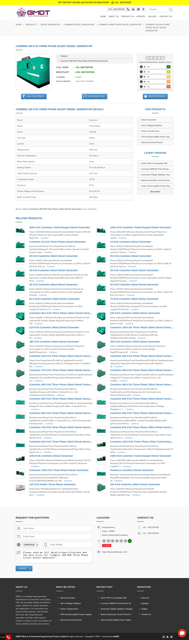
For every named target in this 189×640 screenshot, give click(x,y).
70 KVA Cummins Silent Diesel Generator (134, 299)
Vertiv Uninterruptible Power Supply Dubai (157, 186)
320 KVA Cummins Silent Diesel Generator (135, 484)
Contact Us (166, 16)
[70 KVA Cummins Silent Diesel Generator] (101, 302)
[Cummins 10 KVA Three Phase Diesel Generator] (20, 245)
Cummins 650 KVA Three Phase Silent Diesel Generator (143, 413)
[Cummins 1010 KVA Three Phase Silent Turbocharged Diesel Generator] (101, 445)
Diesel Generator (50, 24)
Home (103, 16)
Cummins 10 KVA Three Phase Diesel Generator (57, 241)
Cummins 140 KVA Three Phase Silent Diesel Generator (143, 327)
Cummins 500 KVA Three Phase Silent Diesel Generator (62, 398)
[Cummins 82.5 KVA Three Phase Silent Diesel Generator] (20, 317)
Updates (140, 16)
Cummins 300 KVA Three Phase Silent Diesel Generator (143, 370)
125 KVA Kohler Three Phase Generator (52, 484)
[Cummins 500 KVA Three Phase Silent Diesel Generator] (20, 402)
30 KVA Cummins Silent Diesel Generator (53, 270)
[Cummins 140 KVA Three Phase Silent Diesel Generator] (101, 331)
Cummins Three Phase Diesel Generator (119, 24)
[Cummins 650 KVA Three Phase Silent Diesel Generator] (101, 417)
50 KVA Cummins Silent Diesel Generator (134, 284)
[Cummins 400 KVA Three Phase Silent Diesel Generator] (101, 388)
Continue (45, 238)
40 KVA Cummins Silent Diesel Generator (53, 284)
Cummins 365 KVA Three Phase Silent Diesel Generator (62, 384)
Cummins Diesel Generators (79, 24)
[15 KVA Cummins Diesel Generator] (101, 245)
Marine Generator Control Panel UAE (157, 180)
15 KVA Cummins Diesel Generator (130, 241)
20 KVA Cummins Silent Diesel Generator (53, 256)
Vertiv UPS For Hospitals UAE (154, 163)
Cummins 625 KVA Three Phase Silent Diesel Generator (62, 413)
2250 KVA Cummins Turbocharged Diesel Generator (140, 227)
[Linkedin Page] (133, 9)
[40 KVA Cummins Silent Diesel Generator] (20, 288)
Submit (22, 568)
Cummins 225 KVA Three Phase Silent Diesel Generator (62, 356)
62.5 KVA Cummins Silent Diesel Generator (54, 299)
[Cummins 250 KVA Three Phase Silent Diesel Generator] (101, 360)
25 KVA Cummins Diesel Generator (130, 256)
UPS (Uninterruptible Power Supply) (157, 137)
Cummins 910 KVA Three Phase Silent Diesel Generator (62, 441)
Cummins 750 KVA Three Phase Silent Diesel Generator (62, 427)
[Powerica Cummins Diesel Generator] (101, 474)
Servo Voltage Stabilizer (151, 125)
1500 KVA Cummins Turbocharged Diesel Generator (140, 455)
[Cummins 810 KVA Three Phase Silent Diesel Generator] (101, 431)
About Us (114, 16)
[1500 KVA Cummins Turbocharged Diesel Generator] (101, 459)
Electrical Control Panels (152, 142)
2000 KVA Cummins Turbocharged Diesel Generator (59, 227)
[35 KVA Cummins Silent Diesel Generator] (101, 274)
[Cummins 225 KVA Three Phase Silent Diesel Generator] (20, 360)
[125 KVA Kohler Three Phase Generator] (20, 488)
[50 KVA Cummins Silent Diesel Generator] (101, 288)
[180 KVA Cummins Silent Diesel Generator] (20, 345)
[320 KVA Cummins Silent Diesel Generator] (101, 488)
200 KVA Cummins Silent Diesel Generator (135, 341)
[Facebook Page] (143, 9)
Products (126, 16)
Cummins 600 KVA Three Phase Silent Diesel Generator (143, 398)
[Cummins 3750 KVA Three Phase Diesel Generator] (20, 474)
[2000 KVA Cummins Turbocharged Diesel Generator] (20, 231)
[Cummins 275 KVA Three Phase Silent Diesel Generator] (20, 374)
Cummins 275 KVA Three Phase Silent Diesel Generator (62, 370)
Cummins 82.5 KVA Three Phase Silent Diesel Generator (62, 313)
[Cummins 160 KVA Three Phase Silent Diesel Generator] (34, 72)
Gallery (152, 16)
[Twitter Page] (138, 9)
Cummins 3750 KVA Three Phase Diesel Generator (59, 470)
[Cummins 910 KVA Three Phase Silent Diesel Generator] (20, 445)
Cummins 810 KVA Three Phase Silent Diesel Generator (143, 427)
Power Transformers (150, 131)
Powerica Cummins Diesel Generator (132, 470)
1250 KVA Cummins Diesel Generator (51, 455)
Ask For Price (35, 96)
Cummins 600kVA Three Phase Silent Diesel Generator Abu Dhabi (157, 169)
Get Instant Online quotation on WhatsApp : (94, 2)
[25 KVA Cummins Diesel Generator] (101, 260)
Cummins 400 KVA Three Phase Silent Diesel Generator (143, 384)
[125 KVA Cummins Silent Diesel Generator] (20, 331)
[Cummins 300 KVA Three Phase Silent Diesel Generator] (101, 374)
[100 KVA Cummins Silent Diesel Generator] (101, 317)
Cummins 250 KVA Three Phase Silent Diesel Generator (143, 356)
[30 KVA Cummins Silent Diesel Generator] (20, 274)
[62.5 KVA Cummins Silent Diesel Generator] (20, 302)
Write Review (156, 96)
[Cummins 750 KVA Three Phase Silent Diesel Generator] (20, 431)
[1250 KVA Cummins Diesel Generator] (20, 459)
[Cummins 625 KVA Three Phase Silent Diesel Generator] (20, 417)
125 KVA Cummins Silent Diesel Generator (54, 327)
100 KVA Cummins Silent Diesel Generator (135, 313)
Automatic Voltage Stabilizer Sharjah (157, 175)
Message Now (95, 96)
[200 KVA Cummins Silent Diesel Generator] (101, 345)
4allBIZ (116, 636)
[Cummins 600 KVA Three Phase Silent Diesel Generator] (101, 402)
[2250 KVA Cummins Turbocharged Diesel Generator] (101, 231)
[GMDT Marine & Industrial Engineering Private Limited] (56, 12)
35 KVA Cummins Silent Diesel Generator (134, 270)
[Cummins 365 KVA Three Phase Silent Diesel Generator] (20, 388)
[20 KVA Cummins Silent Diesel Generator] (20, 260)
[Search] (170, 9)
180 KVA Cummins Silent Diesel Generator (54, 341)
